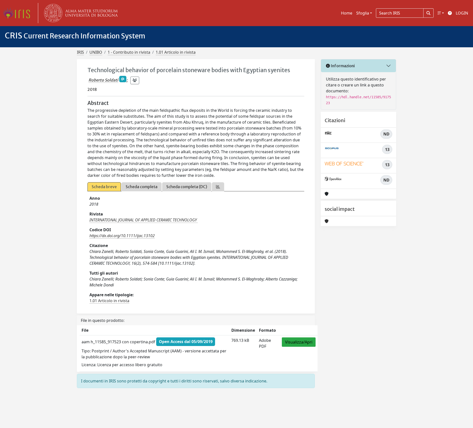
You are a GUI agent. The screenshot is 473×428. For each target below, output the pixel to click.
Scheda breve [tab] (104, 186)
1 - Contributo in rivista (129, 52)
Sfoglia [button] (362, 13)
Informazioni (342, 65)
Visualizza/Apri (298, 342)
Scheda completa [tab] (141, 186)
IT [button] (439, 13)
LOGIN (462, 13)
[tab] (218, 186)
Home (346, 13)
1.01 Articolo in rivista (176, 52)
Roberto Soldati (103, 80)
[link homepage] (18, 13)
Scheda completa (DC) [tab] (186, 186)
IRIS (80, 52)
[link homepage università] (80, 13)
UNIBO (95, 52)
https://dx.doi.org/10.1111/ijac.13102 (122, 235)
